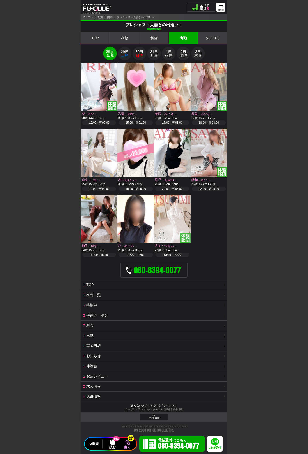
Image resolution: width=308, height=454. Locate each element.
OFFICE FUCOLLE (157, 430)
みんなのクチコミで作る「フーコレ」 (154, 405)
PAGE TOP (154, 418)
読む (112, 447)
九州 (100, 17)
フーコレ (87, 17)
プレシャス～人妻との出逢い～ (136, 17)
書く (127, 447)
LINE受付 (215, 447)
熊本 (110, 17)
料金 (154, 38)
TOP (95, 38)
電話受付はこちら (178, 444)
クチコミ (212, 38)
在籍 (124, 38)
